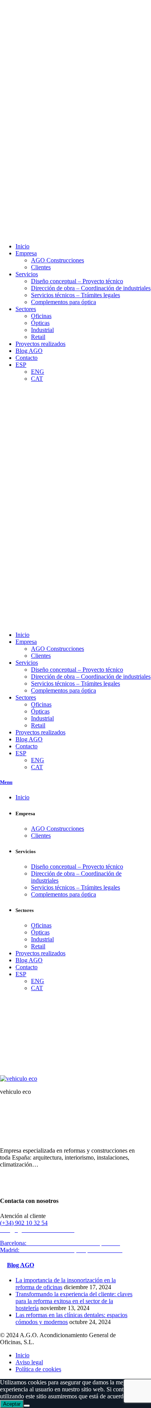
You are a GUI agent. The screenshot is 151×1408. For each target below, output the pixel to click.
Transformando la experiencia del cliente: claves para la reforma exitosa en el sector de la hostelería (73, 1301)
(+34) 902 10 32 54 (24, 1223)
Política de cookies (38, 1369)
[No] (27, 1406)
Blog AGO (20, 1265)
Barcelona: (61, 1243)
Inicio (7, 1067)
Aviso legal (29, 1362)
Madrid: (62, 1250)
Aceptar (12, 1404)
